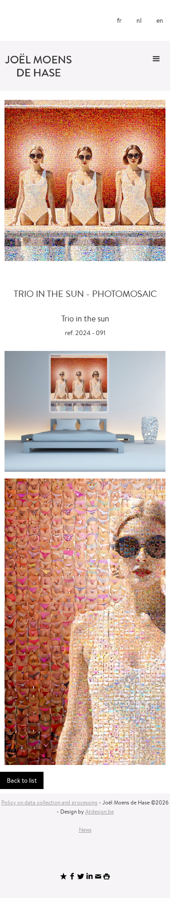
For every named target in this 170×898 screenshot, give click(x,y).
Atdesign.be (99, 811)
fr (119, 20)
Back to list (22, 780)
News (85, 829)
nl (138, 20)
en (159, 20)
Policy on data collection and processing (49, 802)
